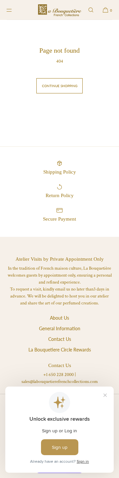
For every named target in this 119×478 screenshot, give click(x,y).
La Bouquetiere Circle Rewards (59, 349)
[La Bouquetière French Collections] (59, 10)
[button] (91, 10)
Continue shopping (59, 86)
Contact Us (59, 339)
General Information (59, 328)
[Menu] (14, 10)
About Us (59, 318)
